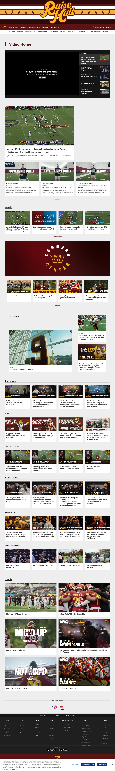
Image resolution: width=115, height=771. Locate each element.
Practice (37, 730)
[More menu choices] (61, 27)
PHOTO (37, 720)
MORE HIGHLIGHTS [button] (57, 236)
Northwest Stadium (67, 720)
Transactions (52, 741)
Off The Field (7, 728)
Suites (85, 739)
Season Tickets (85, 725)
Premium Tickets (86, 728)
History (51, 743)
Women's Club (105, 738)
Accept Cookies (102, 764)
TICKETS (86, 720)
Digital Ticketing (85, 736)
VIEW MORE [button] (57, 199)
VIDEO (22, 720)
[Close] (112, 765)
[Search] (93, 27)
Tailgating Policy (67, 730)
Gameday (7, 725)
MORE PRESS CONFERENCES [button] (57, 573)
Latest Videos (22, 723)
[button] (42, 77)
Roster (51, 723)
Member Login (86, 723)
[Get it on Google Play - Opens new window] (63, 751)
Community (7, 735)
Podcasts (22, 732)
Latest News (7, 723)
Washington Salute (105, 730)
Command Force (105, 732)
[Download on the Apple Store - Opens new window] (51, 750)
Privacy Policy (15, 769)
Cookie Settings (74, 764)
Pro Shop (105, 741)
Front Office (51, 735)
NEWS (7, 720)
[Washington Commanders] (57, 758)
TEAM (51, 720)
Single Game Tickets (86, 731)
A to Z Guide (67, 727)
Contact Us (105, 723)
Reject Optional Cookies (88, 764)
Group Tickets (86, 734)
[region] (57, 765)
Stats (52, 738)
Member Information (86, 742)
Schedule (52, 725)
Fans (37, 735)
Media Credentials (105, 743)
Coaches (52, 732)
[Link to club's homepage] (5, 27)
